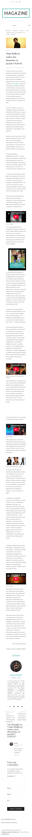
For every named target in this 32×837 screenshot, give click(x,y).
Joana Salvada (20, 67)
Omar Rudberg (15, 83)
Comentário (11, 776)
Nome (9, 788)
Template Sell (5, 834)
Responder (16, 755)
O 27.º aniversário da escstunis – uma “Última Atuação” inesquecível (10, 717)
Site (8, 800)
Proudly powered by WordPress (10, 832)
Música (7, 50)
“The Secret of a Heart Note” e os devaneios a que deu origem (21, 716)
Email (9, 794)
